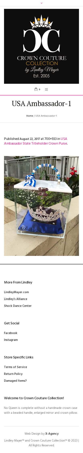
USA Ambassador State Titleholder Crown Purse (35, 141)
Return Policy (13, 374)
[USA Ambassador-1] (41, 206)
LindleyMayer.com (16, 292)
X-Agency (52, 433)
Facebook (10, 333)
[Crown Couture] (41, 46)
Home (29, 116)
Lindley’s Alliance (15, 299)
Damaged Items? (15, 381)
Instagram (11, 340)
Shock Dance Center (18, 306)
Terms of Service (15, 367)
